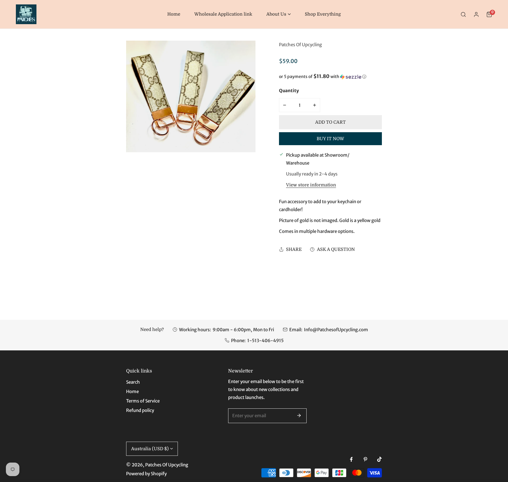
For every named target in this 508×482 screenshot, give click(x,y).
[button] (278, 14)
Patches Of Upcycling (300, 44)
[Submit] (299, 415)
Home (132, 391)
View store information (311, 185)
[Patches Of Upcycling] (26, 14)
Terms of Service (143, 401)
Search (133, 382)
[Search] (463, 14)
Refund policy (140, 410)
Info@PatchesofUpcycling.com (336, 329)
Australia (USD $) (150, 448)
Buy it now (330, 138)
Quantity (289, 90)
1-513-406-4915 (265, 340)
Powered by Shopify (146, 473)
